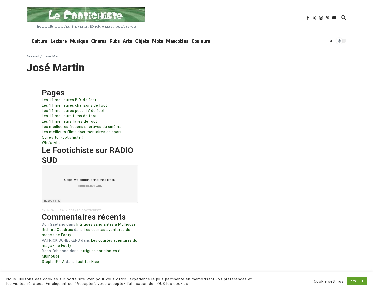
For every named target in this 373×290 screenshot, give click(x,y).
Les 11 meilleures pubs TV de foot (73, 111)
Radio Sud (49, 210)
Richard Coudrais (57, 230)
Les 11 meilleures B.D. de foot (69, 100)
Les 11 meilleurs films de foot (69, 116)
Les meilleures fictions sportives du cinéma (82, 127)
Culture (39, 41)
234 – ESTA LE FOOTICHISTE (81, 210)
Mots (157, 41)
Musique (79, 41)
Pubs (115, 41)
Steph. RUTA (53, 262)
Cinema (99, 41)
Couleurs (201, 41)
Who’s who (51, 143)
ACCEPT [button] (357, 281)
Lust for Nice (87, 262)
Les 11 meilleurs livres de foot (69, 121)
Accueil (33, 56)
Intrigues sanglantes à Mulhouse (106, 224)
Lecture (58, 41)
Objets (142, 41)
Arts (127, 41)
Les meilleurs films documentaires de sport (82, 132)
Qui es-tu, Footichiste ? (63, 137)
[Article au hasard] (332, 41)
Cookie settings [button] (329, 281)
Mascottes (177, 41)
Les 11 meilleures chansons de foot (74, 105)
